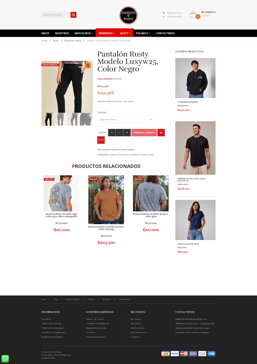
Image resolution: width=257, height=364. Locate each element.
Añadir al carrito (144, 132)
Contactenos (124, 299)
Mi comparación (174, 16)
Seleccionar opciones (62, 226)
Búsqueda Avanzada (96, 328)
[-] (112, 132)
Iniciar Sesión (137, 328)
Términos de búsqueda (97, 323)
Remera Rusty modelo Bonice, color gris (151, 215)
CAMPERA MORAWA (188, 102)
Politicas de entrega (51, 323)
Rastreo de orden (95, 319)
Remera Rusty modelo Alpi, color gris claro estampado (61, 215)
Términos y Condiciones (53, 332)
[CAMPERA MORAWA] (195, 78)
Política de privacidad (52, 328)
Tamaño (101, 112)
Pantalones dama (72, 40)
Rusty (55, 40)
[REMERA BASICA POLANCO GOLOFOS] (195, 148)
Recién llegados (73, 299)
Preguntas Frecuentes (52, 337)
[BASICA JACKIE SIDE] (195, 220)
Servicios (90, 332)
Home (44, 40)
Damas (112, 154)
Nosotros (107, 299)
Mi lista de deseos (175, 13)
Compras (135, 337)
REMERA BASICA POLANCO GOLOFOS (192, 179)
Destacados (123, 154)
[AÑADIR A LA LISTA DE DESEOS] (101, 140)
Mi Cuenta (136, 319)
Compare (161, 132)
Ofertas (91, 299)
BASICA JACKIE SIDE (188, 244)
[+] (127, 132)
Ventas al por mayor (96, 337)
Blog (56, 299)
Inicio (43, 299)
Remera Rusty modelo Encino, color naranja (106, 228)
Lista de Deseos (139, 332)
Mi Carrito (136, 323)
